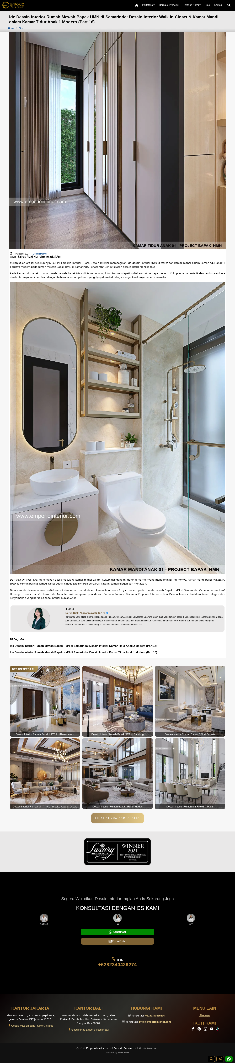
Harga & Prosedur (169, 4)
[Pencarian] (229, 5)
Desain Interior (40, 254)
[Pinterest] (199, 1029)
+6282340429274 (117, 964)
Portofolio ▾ (148, 4)
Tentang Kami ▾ (192, 4)
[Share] (220, 1059)
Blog (207, 4)
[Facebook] (193, 1029)
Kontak (218, 4)
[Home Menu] (136, 5)
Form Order (119, 941)
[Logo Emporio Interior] (13, 5)
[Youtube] (212, 1029)
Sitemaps (204, 1015)
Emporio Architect (123, 1048)
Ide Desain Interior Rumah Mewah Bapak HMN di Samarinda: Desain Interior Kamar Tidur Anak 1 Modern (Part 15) (83, 652)
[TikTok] (218, 1029)
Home (11, 28)
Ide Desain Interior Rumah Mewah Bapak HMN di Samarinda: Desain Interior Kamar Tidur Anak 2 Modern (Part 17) (83, 645)
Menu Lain (204, 1008)
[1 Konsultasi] (229, 1059)
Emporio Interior (95, 1048)
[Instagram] (206, 1029)
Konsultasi (119, 931)
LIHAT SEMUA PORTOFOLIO (117, 818)
